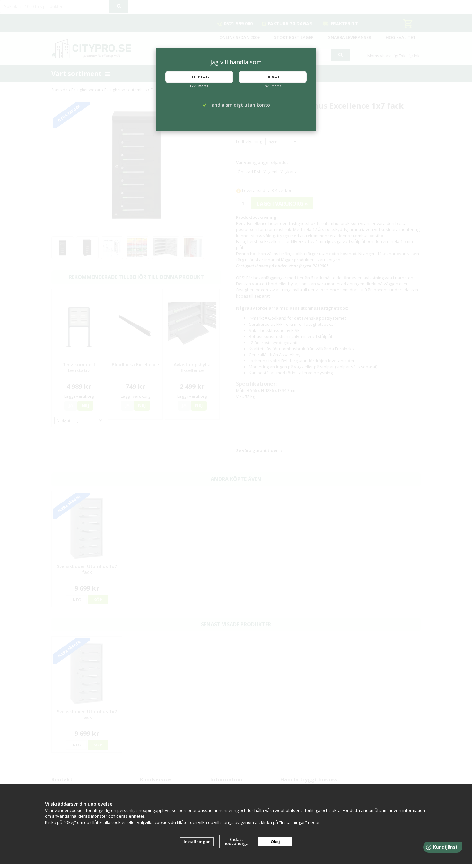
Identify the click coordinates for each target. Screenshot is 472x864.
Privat (272, 77)
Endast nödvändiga (236, 841)
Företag (199, 77)
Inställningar (197, 841)
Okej (275, 841)
